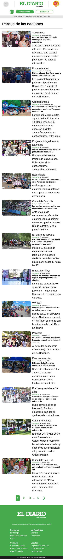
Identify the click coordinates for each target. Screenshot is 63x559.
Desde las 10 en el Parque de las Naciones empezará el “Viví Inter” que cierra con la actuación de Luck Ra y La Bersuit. (46, 321)
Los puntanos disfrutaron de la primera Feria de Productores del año (46, 467)
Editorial (34, 533)
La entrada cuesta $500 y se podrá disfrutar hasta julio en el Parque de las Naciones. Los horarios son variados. (46, 290)
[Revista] (12, 12)
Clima (12, 538)
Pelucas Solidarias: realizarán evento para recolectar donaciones (44, 39)
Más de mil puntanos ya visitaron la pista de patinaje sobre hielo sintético (46, 277)
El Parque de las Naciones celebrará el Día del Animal (43, 364)
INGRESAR (44, 12)
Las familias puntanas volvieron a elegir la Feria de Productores (46, 207)
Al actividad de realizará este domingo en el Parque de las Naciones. (46, 349)
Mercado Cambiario (18, 536)
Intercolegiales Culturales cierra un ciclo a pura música (45, 309)
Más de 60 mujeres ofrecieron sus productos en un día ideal (46, 151)
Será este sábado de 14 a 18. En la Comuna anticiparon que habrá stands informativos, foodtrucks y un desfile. (45, 376)
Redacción (35, 536)
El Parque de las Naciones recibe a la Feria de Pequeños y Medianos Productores (46, 241)
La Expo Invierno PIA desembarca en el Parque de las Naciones (46, 180)
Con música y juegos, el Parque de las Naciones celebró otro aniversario (45, 399)
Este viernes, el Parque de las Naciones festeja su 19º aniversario (44, 427)
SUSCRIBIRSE (24, 12)
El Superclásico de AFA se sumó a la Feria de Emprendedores (46, 74)
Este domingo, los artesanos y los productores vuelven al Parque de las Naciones (46, 109)
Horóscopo (14, 533)
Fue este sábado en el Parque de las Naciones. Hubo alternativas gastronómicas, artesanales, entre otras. (45, 162)
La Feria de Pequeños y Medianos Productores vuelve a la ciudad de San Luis (46, 340)
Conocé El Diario (17, 546)
